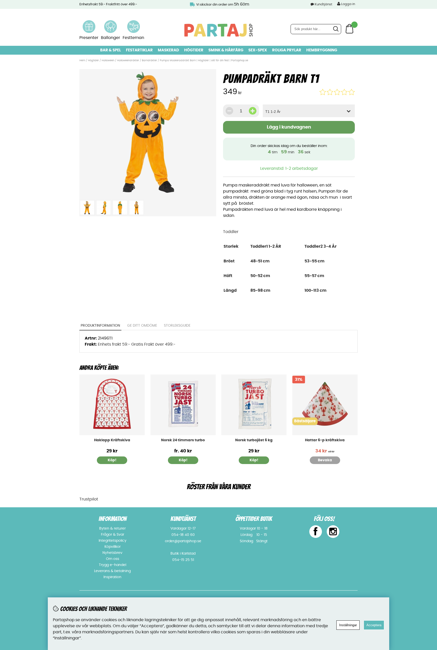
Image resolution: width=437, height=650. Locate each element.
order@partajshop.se (183, 541)
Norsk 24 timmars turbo (183, 440)
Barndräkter (149, 60)
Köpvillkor (112, 547)
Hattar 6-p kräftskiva (325, 440)
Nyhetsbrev (112, 553)
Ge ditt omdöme (142, 325)
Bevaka (325, 460)
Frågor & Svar (112, 534)
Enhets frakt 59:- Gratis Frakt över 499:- (137, 344)
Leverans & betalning (112, 571)
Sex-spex (257, 50)
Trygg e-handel (112, 565)
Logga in (347, 4)
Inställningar (348, 625)
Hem (82, 60)
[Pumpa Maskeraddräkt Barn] (147, 194)
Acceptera (373, 625)
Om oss (112, 559)
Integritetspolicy (112, 540)
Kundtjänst (323, 4)
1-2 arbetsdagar (301, 168)
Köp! (183, 460)
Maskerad (168, 50)
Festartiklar (139, 50)
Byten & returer (112, 528)
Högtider (193, 50)
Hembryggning (321, 50)
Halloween (108, 60)
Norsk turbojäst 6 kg (254, 440)
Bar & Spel (110, 50)
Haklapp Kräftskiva (112, 440)
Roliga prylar (286, 50)
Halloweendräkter (128, 60)
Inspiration (112, 577)
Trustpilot (88, 499)
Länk (89, 23)
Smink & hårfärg (225, 50)
